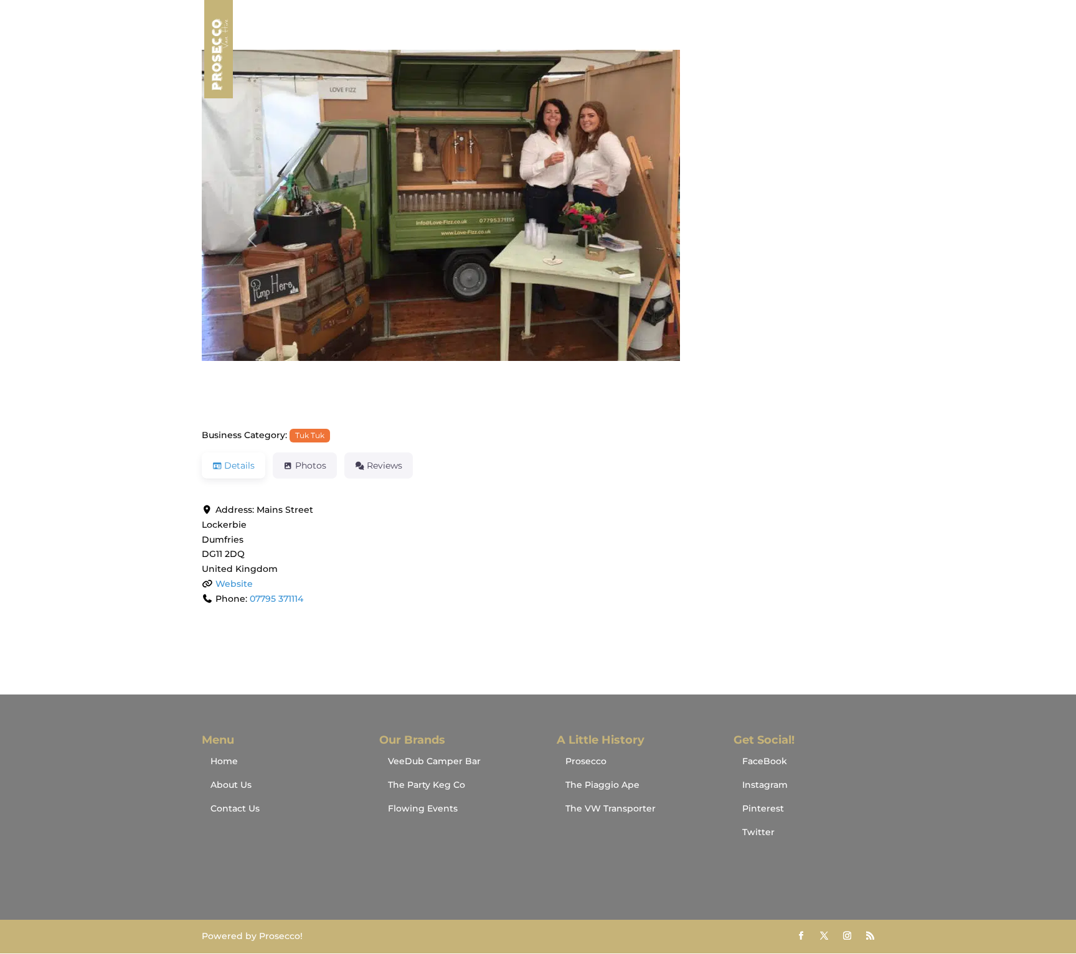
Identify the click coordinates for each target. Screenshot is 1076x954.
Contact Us (849, 50)
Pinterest (763, 808)
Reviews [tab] (384, 465)
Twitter (758, 832)
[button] (252, 239)
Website (234, 583)
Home (736, 50)
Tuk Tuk (309, 435)
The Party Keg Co (426, 784)
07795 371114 (276, 598)
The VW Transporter (610, 808)
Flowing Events (423, 808)
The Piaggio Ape (602, 784)
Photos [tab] (310, 465)
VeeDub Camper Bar (434, 761)
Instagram (765, 784)
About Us (787, 50)
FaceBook (764, 761)
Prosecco (585, 761)
